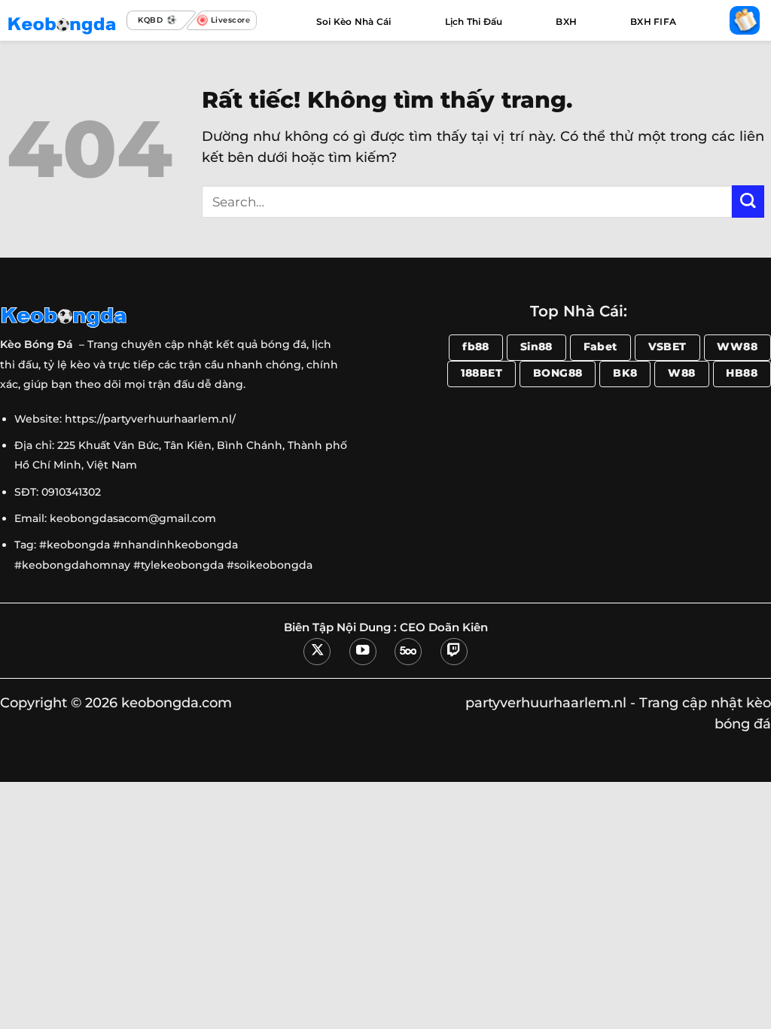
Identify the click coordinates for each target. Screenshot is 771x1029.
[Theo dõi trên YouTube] (362, 651)
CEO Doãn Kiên (444, 627)
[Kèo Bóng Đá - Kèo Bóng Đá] (63, 20)
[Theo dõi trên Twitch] (454, 651)
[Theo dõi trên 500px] (408, 651)
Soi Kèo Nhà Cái (354, 21)
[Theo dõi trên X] (317, 651)
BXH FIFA (653, 21)
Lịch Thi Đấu (474, 21)
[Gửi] (748, 201)
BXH (566, 21)
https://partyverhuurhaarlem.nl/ (150, 419)
